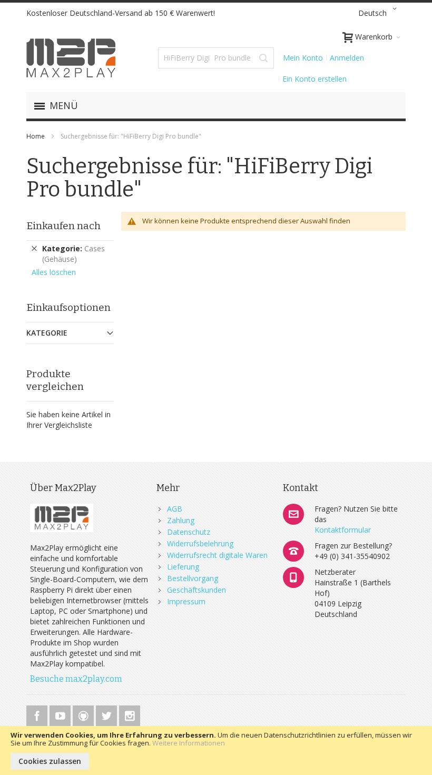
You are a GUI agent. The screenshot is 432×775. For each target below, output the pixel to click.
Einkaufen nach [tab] (63, 226)
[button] (379, 13)
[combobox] (216, 57)
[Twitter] (107, 714)
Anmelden (347, 58)
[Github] (84, 714)
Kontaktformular (343, 530)
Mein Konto (303, 58)
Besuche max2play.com (76, 679)
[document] (216, 750)
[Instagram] (129, 714)
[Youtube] (61, 714)
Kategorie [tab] (46, 333)
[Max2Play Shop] (71, 57)
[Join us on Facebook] (38, 714)
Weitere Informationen (188, 743)
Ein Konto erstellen (314, 79)
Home (36, 136)
